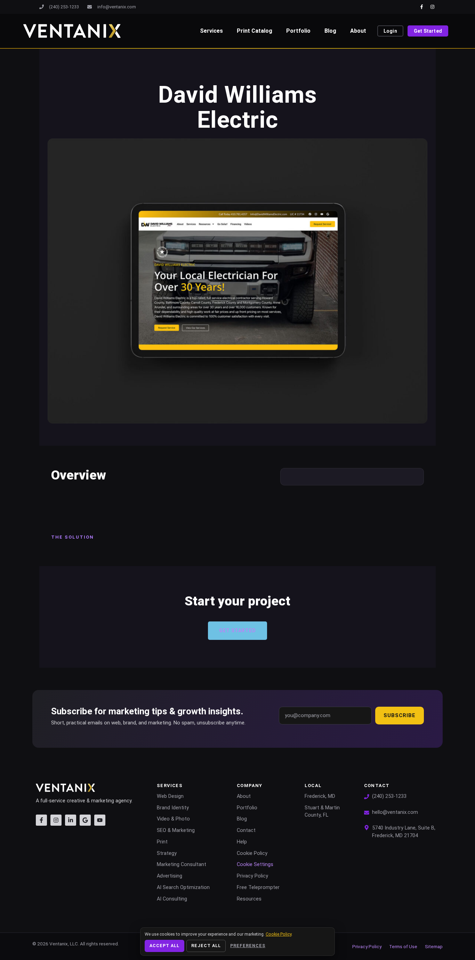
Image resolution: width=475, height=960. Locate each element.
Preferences (247, 945)
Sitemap (434, 946)
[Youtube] (99, 820)
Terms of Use (403, 946)
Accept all (164, 945)
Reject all (206, 945)
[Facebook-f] (421, 6)
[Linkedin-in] (70, 820)
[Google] (85, 820)
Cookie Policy (278, 934)
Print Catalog (254, 30)
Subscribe (400, 715)
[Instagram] (432, 6)
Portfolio (298, 30)
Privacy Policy (366, 946)
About (358, 30)
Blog (330, 30)
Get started (237, 630)
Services (211, 30)
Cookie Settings (255, 864)
